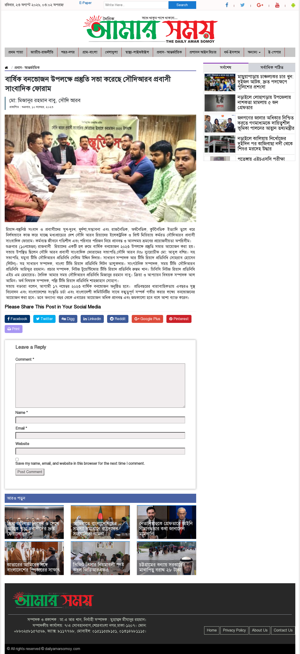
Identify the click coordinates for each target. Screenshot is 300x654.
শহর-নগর (68, 52)
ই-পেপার (274, 52)
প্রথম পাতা (15, 52)
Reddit (120, 319)
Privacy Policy (234, 630)
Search (182, 5)
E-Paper (85, 3)
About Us (260, 630)
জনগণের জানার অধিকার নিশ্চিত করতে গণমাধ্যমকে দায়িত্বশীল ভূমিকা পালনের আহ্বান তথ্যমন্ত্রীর (266, 123)
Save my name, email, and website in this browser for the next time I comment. (80, 463)
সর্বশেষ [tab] (225, 67)
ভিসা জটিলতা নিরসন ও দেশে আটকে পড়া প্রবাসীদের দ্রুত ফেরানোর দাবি (33, 529)
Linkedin (94, 319)
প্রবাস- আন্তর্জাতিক (169, 52)
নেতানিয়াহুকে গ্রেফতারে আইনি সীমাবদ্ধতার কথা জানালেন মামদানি (166, 529)
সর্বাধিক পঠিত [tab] (272, 67)
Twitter (46, 319)
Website (22, 443)
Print (15, 329)
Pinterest (180, 319)
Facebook (18, 319)
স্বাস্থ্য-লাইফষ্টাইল (137, 52)
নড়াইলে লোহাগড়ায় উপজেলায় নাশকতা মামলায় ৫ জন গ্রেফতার (264, 102)
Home (212, 630)
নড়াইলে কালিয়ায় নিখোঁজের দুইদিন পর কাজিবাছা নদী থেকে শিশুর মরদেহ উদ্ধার (265, 144)
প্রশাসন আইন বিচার (203, 52)
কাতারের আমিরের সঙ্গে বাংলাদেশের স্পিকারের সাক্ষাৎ (33, 567)
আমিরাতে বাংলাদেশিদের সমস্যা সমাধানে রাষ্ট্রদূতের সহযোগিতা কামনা (95, 529)
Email (21, 428)
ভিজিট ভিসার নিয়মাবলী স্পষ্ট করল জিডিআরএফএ (98, 567)
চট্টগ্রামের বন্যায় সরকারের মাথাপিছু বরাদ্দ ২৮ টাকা (162, 567)
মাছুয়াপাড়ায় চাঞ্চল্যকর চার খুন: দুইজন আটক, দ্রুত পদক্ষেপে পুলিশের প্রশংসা (265, 82)
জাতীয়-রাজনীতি (42, 52)
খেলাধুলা (111, 52)
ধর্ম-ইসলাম (232, 52)
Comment (24, 359)
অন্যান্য (253, 52)
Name (21, 412)
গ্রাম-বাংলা (89, 52)
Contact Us (283, 630)
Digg (70, 319)
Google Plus (149, 319)
